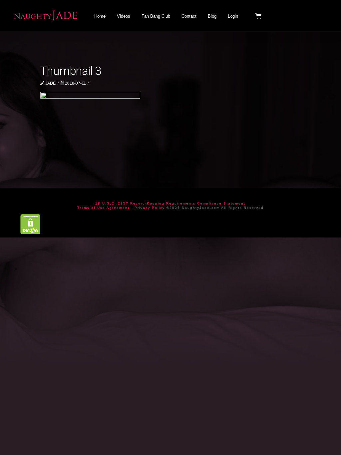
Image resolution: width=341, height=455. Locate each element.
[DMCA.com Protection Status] (30, 224)
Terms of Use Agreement (103, 208)
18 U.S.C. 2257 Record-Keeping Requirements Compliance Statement (170, 203)
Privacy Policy (150, 208)
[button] (259, 16)
